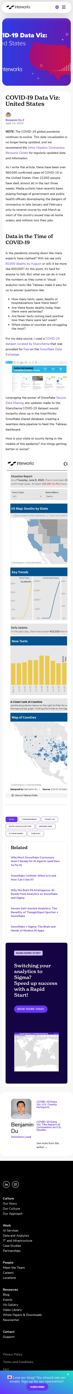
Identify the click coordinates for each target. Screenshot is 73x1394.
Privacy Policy (12, 1354)
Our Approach (12, 1214)
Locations (9, 1278)
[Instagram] (15, 1187)
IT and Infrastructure (17, 1241)
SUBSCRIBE (37, 1387)
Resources (10, 1290)
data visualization (20, 826)
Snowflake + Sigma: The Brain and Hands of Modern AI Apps (33, 928)
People (8, 1263)
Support (9, 1337)
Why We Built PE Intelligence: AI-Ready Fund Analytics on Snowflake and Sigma (34, 894)
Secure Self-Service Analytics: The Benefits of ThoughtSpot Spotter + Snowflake (34, 912)
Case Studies (12, 1246)
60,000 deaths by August (23, 264)
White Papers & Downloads (22, 1315)
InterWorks (19, 7)
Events (7, 1300)
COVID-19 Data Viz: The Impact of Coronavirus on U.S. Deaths (48, 1125)
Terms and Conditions (18, 1362)
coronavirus (29, 819)
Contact (9, 1332)
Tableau (35, 833)
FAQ (6, 1370)
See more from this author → (47, 1145)
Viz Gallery (10, 1305)
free (26, 349)
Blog (6, 1295)
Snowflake (45, 826)
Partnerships (12, 1251)
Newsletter (11, 1320)
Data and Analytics (16, 1236)
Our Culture (11, 1209)
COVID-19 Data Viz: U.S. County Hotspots (46, 1104)
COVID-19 (49, 819)
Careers (8, 1273)
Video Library (12, 1310)
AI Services (10, 1231)
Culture (8, 1198)
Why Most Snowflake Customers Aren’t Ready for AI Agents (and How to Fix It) (35, 861)
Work (7, 1225)
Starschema (16, 833)
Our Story (10, 1204)
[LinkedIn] (6, 1187)
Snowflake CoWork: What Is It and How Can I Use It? (33, 877)
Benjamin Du (14, 120)
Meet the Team (14, 1268)
